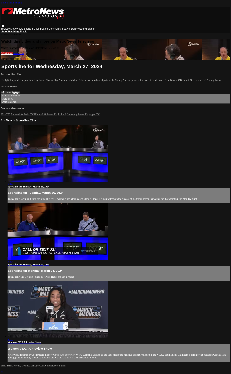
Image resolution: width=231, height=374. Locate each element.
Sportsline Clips (8, 74)
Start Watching (79, 28)
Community (55, 28)
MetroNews (17, 28)
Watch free (7, 53)
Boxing (44, 28)
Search (66, 28)
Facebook (6, 92)
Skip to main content (11, 2)
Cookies (26, 365)
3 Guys (36, 28)
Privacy (18, 365)
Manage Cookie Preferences (44, 365)
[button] (3, 26)
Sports (28, 28)
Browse (5, 28)
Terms (10, 365)
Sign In (23, 31)
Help (4, 365)
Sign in (91, 28)
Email (17, 92)
